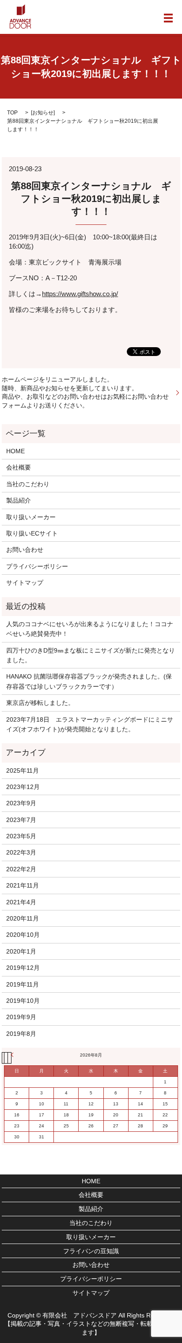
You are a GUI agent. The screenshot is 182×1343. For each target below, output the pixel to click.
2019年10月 (23, 1000)
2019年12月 (23, 967)
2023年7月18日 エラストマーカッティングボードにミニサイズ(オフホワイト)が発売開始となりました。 (89, 724)
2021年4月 (21, 902)
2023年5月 (21, 836)
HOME (15, 451)
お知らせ (42, 113)
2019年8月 (21, 1033)
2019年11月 (22, 984)
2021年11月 (22, 885)
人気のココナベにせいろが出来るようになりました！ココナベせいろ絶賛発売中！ (89, 628)
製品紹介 (18, 500)
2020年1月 (21, 951)
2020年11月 (22, 918)
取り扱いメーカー (31, 517)
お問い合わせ (24, 549)
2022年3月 (21, 852)
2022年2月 (21, 869)
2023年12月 (23, 786)
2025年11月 (22, 770)
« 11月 (13, 1054)
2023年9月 (21, 803)
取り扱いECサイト (32, 533)
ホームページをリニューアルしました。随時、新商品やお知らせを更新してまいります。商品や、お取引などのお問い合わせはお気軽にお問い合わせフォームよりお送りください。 (85, 392)
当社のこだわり (27, 484)
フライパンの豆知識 (91, 1251)
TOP (12, 113)
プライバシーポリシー (37, 566)
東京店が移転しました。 (40, 702)
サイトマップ (24, 582)
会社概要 (18, 467)
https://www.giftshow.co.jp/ (80, 293)
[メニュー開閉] (168, 18)
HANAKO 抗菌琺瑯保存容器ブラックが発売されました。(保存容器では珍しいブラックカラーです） (89, 681)
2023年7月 (21, 819)
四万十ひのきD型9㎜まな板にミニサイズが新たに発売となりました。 (90, 655)
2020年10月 (23, 934)
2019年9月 (21, 1016)
